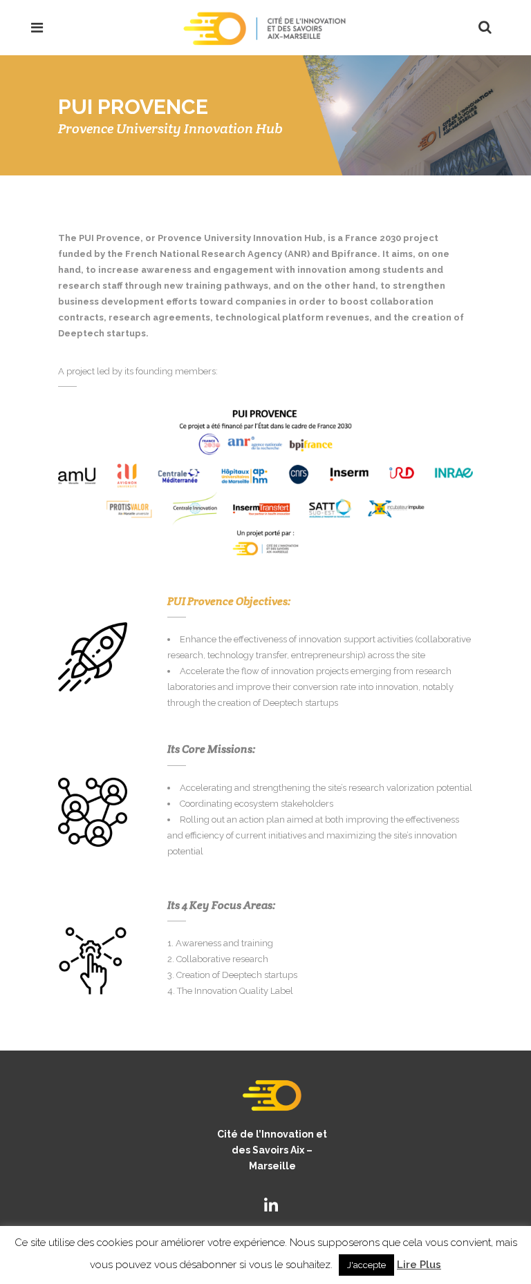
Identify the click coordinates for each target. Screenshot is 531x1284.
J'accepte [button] (366, 1265)
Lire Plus (419, 1264)
